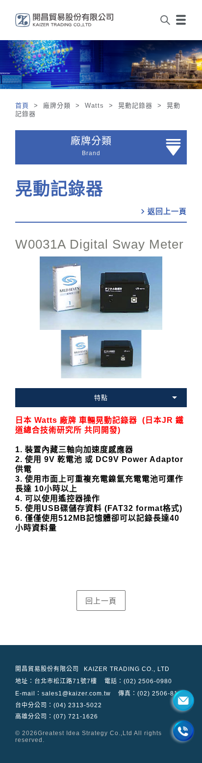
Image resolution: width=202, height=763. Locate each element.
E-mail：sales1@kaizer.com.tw (63, 693)
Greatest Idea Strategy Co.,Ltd (85, 733)
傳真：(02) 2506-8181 (152, 693)
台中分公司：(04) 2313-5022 (58, 705)
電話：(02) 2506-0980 (138, 681)
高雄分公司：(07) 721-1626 (56, 716)
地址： (56, 681)
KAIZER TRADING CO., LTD (127, 669)
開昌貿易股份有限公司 (47, 669)
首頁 (23, 105)
